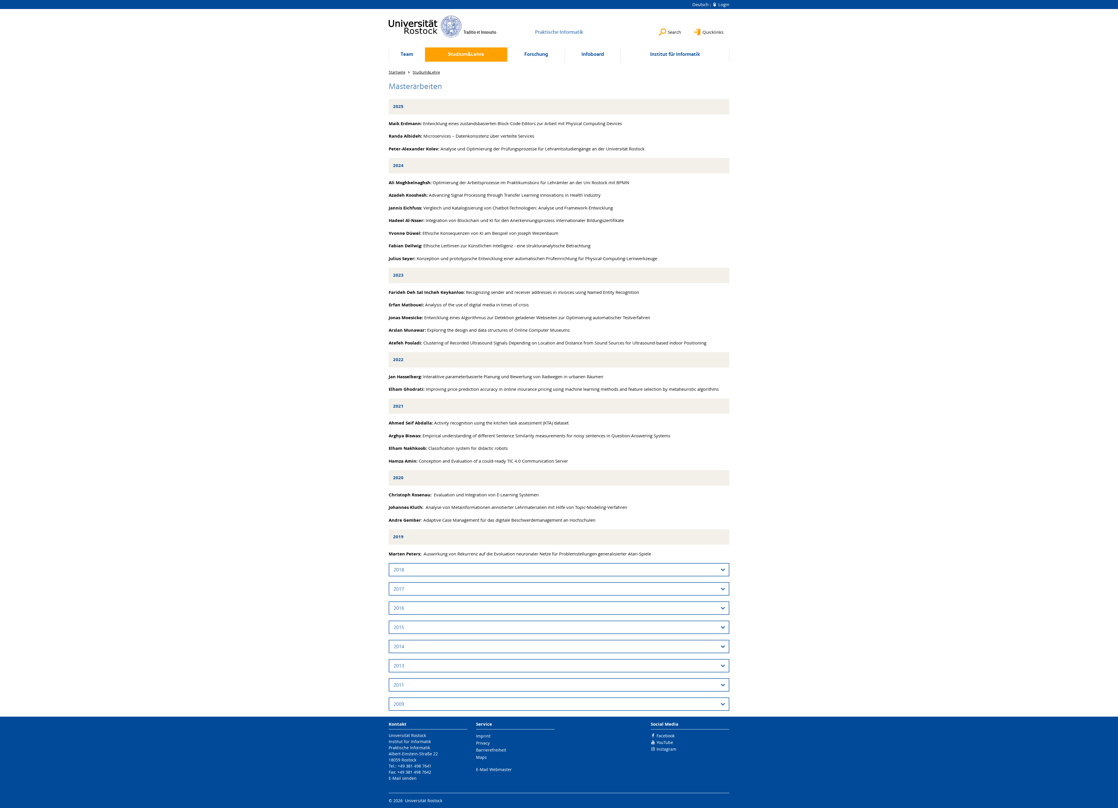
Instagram (666, 749)
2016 (399, 608)
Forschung (536, 54)
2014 (399, 646)
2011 (399, 685)
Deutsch (701, 4)
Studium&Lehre (466, 54)
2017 (399, 589)
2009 (399, 704)
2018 (399, 570)
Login (723, 4)
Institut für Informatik (675, 54)
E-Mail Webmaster (494, 769)
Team (407, 54)
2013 (399, 666)
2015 (399, 627)
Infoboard (592, 54)
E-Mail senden (403, 778)
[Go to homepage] (442, 26)
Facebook (666, 735)
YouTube (665, 742)
